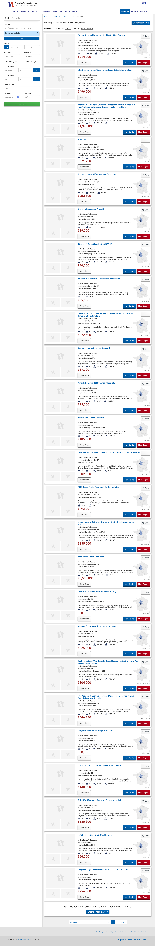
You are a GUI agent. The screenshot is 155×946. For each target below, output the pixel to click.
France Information (131, 932)
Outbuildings (31, 62)
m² (36, 70)
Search (21, 104)
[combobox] (22, 28)
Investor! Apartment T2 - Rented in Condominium (99, 278)
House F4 (82, 139)
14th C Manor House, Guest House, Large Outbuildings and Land (105, 70)
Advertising (99, 932)
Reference (27, 93)
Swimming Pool (12, 62)
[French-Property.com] (22, 4)
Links (106, 932)
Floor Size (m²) (9, 75)
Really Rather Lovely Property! (91, 417)
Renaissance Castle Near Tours (91, 556)
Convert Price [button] (84, 62)
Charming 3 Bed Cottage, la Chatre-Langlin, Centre (99, 765)
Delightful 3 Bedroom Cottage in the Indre (96, 730)
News (121, 932)
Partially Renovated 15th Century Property (96, 383)
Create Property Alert (141, 23)
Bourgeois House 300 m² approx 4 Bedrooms (97, 174)
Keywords (7, 93)
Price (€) (7, 43)
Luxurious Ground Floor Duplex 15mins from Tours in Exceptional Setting (109, 452)
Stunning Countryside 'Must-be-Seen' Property (98, 626)
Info (115, 932)
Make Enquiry (143, 63)
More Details (129, 63)
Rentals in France (139, 940)
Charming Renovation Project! (91, 209)
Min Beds (7, 52)
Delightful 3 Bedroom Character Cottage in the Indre (100, 800)
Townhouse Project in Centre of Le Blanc (95, 835)
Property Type (9, 84)
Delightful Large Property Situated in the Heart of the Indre (103, 869)
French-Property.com (26, 939)
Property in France (125, 940)
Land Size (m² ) (9, 66)
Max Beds (27, 52)
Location (7, 24)
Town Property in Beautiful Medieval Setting (97, 591)
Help (111, 932)
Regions (143, 932)
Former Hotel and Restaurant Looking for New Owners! (101, 35)
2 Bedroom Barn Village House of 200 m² (95, 244)
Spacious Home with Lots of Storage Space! (96, 348)
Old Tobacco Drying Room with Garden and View (98, 487)
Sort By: (76, 28)
